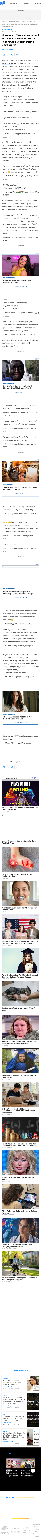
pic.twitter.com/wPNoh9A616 (14, 130)
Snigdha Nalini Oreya (9, 1329)
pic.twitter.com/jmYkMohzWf (14, 188)
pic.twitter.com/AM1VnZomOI (14, 649)
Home (3, 22)
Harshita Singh (7, 49)
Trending (13, 3)
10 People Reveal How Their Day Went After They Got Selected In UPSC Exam (13, 1305)
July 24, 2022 (27, 600)
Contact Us (26, 1417)
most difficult (7, 63)
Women (5, 1265)
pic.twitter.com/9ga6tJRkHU (28, 172)
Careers (25, 1420)
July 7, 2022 (7, 403)
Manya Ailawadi (7, 1274)
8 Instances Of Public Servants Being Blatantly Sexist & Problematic (12, 1270)
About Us (26, 1415)
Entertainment (13, 22)
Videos (26, 3)
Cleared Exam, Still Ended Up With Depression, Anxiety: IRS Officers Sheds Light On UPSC (14, 1323)
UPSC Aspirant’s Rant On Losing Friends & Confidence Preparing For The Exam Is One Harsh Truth (14, 1287)
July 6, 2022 (32, 329)
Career (5, 1282)
